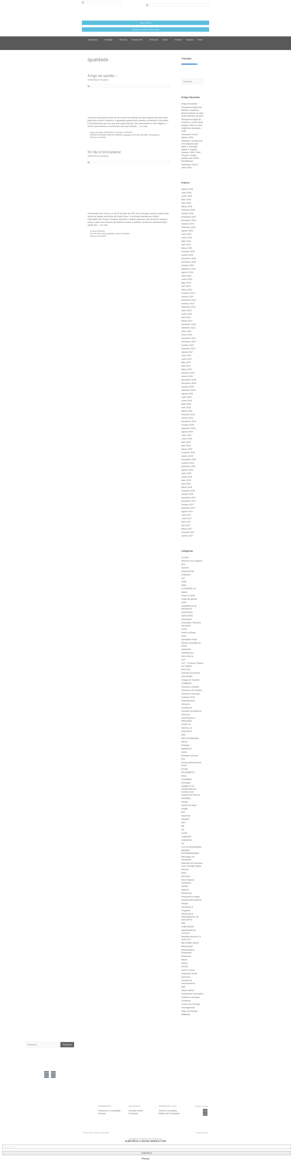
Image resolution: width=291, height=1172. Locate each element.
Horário (184, 802)
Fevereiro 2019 (188, 452)
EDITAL (184, 742)
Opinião (184, 886)
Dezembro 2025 (188, 217)
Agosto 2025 (187, 231)
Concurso (185, 704)
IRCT (183, 823)
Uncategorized (188, 1007)
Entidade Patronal (189, 755)
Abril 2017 (186, 525)
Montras (185, 869)
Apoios (184, 592)
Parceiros (123, 40)
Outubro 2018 (187, 463)
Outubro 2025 (187, 224)
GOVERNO (186, 798)
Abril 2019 (186, 445)
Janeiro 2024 (187, 296)
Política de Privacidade (169, 1113)
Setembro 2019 (188, 428)
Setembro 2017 (188, 508)
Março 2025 (186, 248)
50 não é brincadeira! (104, 152)
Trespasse (186, 1000)
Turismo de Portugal (190, 1004)
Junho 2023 (186, 314)
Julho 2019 (186, 435)
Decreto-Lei (186, 728)
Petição (184, 903)
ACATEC (185, 568)
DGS (183, 735)
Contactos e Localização (109, 1110)
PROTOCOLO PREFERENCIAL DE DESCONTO (189, 917)
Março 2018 (186, 487)
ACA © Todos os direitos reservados (96, 1133)
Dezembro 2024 (188, 258)
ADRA (184, 581)
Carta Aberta (187, 656)
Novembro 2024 (188, 262)
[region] (255, 1059)
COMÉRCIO (186, 683)
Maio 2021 (186, 362)
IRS (182, 826)
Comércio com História (191, 690)
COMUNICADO (188, 701)
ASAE (183, 602)
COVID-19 (185, 724)
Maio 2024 (186, 283)
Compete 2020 (188, 697)
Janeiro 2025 (187, 255)
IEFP (183, 812)
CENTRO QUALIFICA (190, 673)
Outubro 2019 (187, 425)
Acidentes (186, 575)
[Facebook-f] (205, 1112)
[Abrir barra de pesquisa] (145, 46)
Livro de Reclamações (191, 847)
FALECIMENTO (188, 772)
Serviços (102, 1113)
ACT (183, 578)
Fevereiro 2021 (188, 373)
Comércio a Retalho (190, 687)
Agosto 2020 (187, 394)
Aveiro (184, 629)
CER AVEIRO (187, 676)
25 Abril (93, 231)
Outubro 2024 (187, 265)
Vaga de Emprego (189, 1011)
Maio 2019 (186, 442)
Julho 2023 (186, 310)
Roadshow (186, 956)
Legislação (186, 836)
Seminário (185, 977)
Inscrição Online (136, 1110)
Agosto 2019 (187, 432)
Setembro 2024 (188, 269)
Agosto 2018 (187, 470)
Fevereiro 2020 (188, 414)
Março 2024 (186, 290)
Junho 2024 (186, 279)
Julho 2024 (186, 276)
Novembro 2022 (188, 324)
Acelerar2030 (187, 571)
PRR (183, 923)
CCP (183, 660)
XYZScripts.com (157, 1139)
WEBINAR (185, 1014)
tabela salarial (187, 990)
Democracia (101, 233)
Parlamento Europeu (190, 897)
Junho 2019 (186, 439)
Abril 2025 (186, 244)
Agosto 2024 (187, 272)
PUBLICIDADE (187, 927)
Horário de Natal (188, 805)
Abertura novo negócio (191, 561)
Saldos (184, 963)
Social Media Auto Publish (136, 1139)
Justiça (118, 233)
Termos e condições (168, 1110)
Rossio (184, 959)
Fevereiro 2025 (188, 251)
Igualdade (127, 135)
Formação (108, 40)
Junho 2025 (186, 237)
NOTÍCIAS (128, 132)
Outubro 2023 (187, 303)
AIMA (183, 585)
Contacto (178, 40)
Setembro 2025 (188, 227)
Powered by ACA (202, 1133)
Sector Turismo (188, 970)
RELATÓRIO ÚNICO (190, 943)
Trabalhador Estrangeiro (192, 994)
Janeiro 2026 (187, 213)
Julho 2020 (186, 397)
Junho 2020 (186, 400)
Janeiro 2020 (187, 418)
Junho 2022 (186, 335)
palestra (185, 890)
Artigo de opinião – (102, 76)
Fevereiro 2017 (188, 532)
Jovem (184, 833)
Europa (184, 769)
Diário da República (190, 738)
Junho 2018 (186, 477)
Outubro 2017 (187, 504)
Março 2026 (186, 206)
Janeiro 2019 (187, 456)
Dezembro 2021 (188, 338)
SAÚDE (184, 966)
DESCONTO (186, 731)
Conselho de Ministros (191, 711)
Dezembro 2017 (188, 498)
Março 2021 (186, 369)
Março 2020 (186, 411)
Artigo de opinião (96, 132)
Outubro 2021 (187, 345)
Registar (190, 40)
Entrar (200, 40)
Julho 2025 (186, 234)
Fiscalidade (186, 779)
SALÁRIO (144, 135)
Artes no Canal (188, 595)
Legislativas (186, 840)
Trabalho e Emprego (190, 997)
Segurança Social (189, 973)
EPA (183, 759)
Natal (183, 873)
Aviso (183, 636)
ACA (183, 564)
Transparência (154, 135)
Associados (119, 132)
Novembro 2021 (188, 341)
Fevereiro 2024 (188, 293)
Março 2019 (186, 449)
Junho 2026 (186, 196)
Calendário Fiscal (189, 639)
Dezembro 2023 (188, 300)
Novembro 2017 (188, 501)
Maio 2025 (186, 241)
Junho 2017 (186, 518)
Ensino (184, 752)
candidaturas (187, 653)
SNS (183, 987)
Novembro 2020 (188, 383)
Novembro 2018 (188, 459)
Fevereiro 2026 (188, 210)
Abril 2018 (186, 484)
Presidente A (187, 907)
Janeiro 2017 (187, 536)
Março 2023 (186, 321)
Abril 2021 (186, 366)
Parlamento (186, 893)
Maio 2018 (186, 480)
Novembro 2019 (188, 421)
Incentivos (186, 816)
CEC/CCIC (185, 669)
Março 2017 (186, 529)
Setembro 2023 (188, 307)
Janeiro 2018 (187, 494)
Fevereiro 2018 (188, 491)
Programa (185, 910)
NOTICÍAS (136, 135)
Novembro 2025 (188, 220)
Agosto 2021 (187, 352)
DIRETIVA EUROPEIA (115, 135)
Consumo (185, 714)
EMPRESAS (186, 749)
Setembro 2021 (188, 348)
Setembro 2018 (188, 466)
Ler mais (143, 126)
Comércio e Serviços (190, 694)
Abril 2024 (186, 286)
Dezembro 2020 (188, 380)
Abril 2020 (186, 407)
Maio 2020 (186, 404)
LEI (182, 843)
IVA (182, 829)
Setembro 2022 (188, 328)
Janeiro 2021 (187, 376)
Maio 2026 (186, 199)
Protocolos (153, 40)
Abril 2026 (186, 203)
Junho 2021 (186, 359)
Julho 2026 (186, 192)
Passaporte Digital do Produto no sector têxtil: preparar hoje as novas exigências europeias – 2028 (192, 125)
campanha (186, 649)
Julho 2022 (186, 331)
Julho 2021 (186, 355)
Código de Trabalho (190, 680)
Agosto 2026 (187, 189)
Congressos (186, 708)
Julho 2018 (186, 473)
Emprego (185, 745)
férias (183, 776)
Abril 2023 (186, 317)
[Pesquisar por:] (192, 81)
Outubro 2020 (187, 387)
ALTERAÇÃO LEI (188, 588)
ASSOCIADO (109, 132)
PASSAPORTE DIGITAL (191, 900)
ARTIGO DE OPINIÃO (98, 135)
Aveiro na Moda (188, 632)
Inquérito (185, 819)
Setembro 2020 (188, 390)
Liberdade (125, 233)
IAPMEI (184, 809)
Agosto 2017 (187, 511)
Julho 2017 (186, 515)
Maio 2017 (186, 522)
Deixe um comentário (98, 137)
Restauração (187, 946)
